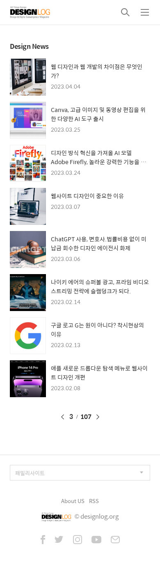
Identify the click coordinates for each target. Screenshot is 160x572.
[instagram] (77, 540)
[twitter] (59, 540)
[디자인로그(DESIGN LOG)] (30, 12)
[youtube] (96, 540)
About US (73, 500)
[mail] (115, 540)
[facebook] (43, 540)
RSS (94, 500)
